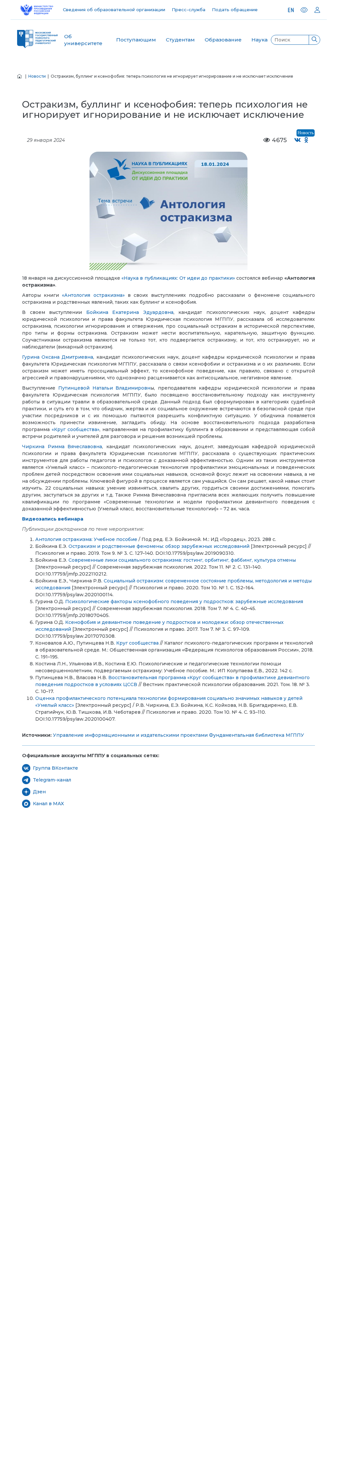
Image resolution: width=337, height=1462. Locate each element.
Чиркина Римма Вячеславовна (62, 446)
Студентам (180, 40)
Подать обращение (235, 9)
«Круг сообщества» (75, 429)
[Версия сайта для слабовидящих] (303, 10)
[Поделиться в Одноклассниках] (306, 140)
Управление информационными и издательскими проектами (130, 735)
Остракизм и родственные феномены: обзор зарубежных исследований (158, 546)
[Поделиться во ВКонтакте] (297, 140)
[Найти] (314, 39)
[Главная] (19, 76)
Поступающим (136, 40)
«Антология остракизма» (93, 295)
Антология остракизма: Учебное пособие (86, 539)
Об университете (83, 39)
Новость (306, 132)
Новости (37, 76)
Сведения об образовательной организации (114, 9)
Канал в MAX (48, 804)
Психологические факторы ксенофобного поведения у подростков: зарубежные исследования (184, 601)
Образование (223, 40)
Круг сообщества (137, 643)
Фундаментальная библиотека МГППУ (256, 735)
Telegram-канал (52, 780)
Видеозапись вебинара (52, 519)
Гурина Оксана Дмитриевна (57, 357)
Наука (259, 40)
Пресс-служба (188, 9)
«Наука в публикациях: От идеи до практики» (178, 278)
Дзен (39, 792)
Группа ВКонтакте (55, 768)
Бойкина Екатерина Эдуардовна (129, 312)
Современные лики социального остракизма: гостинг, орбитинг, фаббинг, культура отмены (182, 560)
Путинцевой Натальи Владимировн (104, 388)
